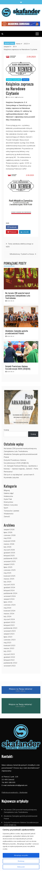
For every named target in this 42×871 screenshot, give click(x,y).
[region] (21, 849)
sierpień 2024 (9, 599)
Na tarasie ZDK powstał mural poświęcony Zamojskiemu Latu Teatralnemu (17, 295)
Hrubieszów (8, 496)
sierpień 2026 (9, 529)
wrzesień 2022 (10, 666)
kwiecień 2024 (9, 611)
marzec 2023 (9, 648)
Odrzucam (21, 867)
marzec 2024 (9, 613)
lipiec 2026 (8, 532)
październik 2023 (10, 628)
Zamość (25, 80)
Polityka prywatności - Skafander (14, 792)
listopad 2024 (9, 590)
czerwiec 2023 (10, 640)
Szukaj (6, 430)
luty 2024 (7, 616)
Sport (6, 508)
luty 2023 (7, 651)
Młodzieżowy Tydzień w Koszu (22, 254)
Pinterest (12, 232)
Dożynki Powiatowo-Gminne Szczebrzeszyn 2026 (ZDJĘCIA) (17, 367)
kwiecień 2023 (9, 645)
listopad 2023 (9, 625)
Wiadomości (8, 514)
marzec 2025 (9, 579)
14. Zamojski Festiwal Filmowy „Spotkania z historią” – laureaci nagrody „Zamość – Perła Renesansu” (21, 469)
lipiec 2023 (8, 637)
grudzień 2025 (9, 553)
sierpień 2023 (9, 634)
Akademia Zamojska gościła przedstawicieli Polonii (16, 332)
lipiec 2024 (8, 602)
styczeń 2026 (9, 550)
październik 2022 (10, 663)
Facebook (12, 227)
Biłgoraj (7, 490)
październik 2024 (10, 593)
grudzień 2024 (9, 587)
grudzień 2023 (9, 622)
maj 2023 (7, 642)
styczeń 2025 (9, 584)
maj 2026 (7, 538)
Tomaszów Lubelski (11, 511)
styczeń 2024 (9, 619)
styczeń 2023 (9, 654)
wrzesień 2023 (10, 631)
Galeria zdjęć (9, 493)
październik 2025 (10, 558)
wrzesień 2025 (10, 561)
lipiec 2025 (8, 567)
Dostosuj (21, 861)
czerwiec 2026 (10, 535)
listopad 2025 (9, 555)
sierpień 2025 (9, 564)
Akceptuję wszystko (21, 855)
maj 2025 (7, 573)
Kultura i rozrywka (13, 80)
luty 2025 (7, 582)
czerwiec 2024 (10, 605)
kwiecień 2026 (9, 541)
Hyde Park (8, 499)
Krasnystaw (8, 502)
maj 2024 (7, 608)
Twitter (25, 227)
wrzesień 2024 (10, 596)
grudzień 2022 (9, 657)
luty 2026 (7, 547)
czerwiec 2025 (10, 570)
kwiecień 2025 (9, 576)
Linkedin (25, 232)
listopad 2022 (9, 660)
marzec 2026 (9, 544)
